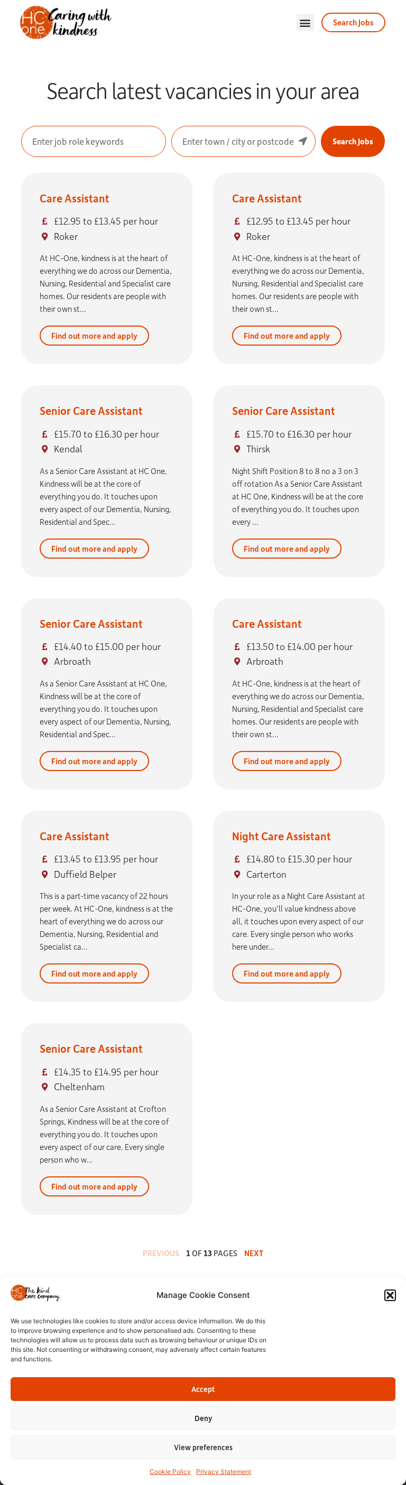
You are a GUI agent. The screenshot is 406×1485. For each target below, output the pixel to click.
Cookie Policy (170, 1471)
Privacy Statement (223, 1471)
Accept (203, 1389)
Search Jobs (353, 141)
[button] (390, 1295)
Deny (203, 1418)
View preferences (203, 1447)
